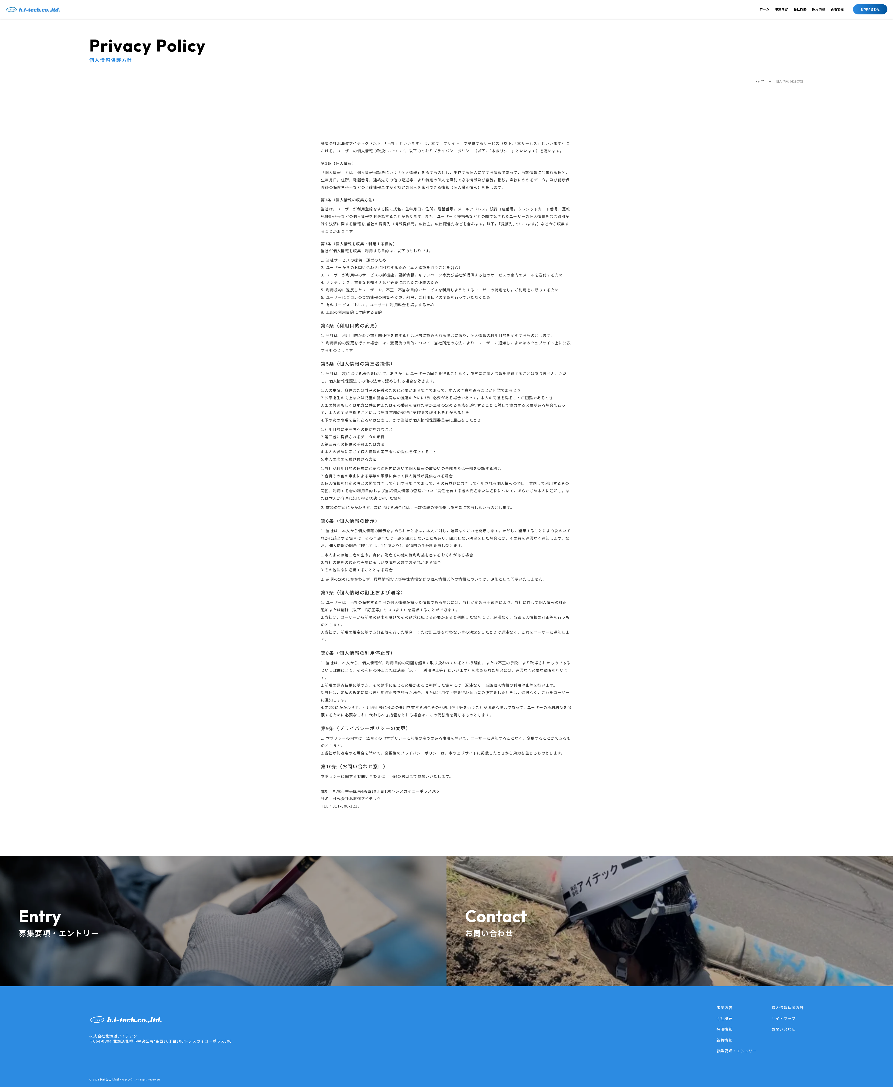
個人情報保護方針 (788, 1007)
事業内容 (781, 9)
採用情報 (818, 9)
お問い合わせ (784, 1029)
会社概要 (799, 9)
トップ (759, 81)
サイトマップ (784, 1018)
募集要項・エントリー (736, 1050)
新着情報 (837, 9)
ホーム (764, 9)
